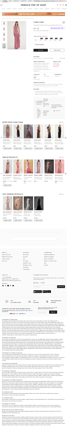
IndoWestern (59, 375)
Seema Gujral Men (7, 348)
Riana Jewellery (6, 357)
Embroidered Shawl (27, 389)
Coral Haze (61, 357)
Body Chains (5, 382)
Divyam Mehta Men (40, 339)
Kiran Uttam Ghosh (39, 324)
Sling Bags (26, 387)
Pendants (30, 382)
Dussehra (37, 411)
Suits (29, 372)
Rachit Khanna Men (38, 343)
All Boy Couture (36, 406)
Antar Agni (32, 321)
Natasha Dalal (12, 321)
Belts (45, 386)
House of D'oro (50, 355)
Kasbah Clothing (38, 345)
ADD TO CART (57, 50)
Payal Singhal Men (17, 346)
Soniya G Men (15, 348)
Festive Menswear (23, 377)
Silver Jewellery (33, 384)
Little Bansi (15, 405)
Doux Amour (29, 357)
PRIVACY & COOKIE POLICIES (50, 260)
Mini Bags (47, 387)
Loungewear (30, 375)
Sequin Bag (4, 389)
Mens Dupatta (11, 375)
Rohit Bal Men (22, 340)
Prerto (59, 359)
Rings (22, 381)
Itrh (34, 333)
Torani (56, 331)
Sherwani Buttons (27, 373)
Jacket (49, 399)
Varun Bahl (45, 328)
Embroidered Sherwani (41, 399)
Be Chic (56, 357)
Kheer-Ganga (50, 340)
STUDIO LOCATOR (6, 258)
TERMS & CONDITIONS (49, 258)
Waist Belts (14, 387)
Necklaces (4, 381)
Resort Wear (31, 366)
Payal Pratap (27, 325)
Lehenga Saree (21, 368)
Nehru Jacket (11, 372)
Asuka (33, 340)
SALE (24, 258)
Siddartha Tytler (48, 327)
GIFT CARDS (25, 260)
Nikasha (40, 328)
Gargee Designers (22, 345)
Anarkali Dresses (50, 393)
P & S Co (10, 405)
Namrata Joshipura (6, 330)
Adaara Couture (45, 333)
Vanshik (61, 339)
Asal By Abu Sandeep (49, 321)
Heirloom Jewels (23, 382)
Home (3, 18)
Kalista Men (30, 345)
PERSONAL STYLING (27, 265)
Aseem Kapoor (33, 334)
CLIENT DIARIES (26, 269)
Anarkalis (9, 364)
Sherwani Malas (38, 375)
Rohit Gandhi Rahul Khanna (23, 328)
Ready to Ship (41, 368)
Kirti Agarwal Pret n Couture (47, 406)
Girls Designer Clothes (7, 393)
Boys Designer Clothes (7, 399)
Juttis (49, 386)
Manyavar (60, 322)
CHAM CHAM (39, 22)
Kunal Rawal (39, 340)
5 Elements (50, 357)
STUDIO (30, 0)
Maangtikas (43, 381)
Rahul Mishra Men (33, 346)
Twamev (45, 340)
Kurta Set (39, 393)
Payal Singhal (5, 328)
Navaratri (32, 411)
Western (53, 375)
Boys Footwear (9, 400)
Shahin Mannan (18, 334)
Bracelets (18, 381)
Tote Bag (53, 387)
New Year (17, 412)
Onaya (12, 324)
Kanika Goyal (60, 330)
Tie (46, 377)
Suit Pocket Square (54, 372)
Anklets (16, 382)
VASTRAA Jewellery (6, 355)
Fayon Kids (4, 405)
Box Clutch (10, 389)
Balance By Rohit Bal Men (45, 348)
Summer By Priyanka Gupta (37, 322)
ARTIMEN (46, 343)
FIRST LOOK (36, 0)
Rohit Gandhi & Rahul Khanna (29, 327)
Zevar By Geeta (22, 355)
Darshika (18, 342)
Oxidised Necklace (28, 386)
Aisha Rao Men (57, 343)
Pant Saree (35, 368)
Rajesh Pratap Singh (52, 325)
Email (37, 282)
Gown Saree (28, 368)
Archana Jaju (17, 333)
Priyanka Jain (5, 331)
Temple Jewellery (15, 384)
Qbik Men (14, 343)
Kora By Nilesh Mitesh (18, 350)
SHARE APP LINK (61, 286)
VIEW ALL (61, 122)
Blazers (16, 373)
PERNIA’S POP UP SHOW (7, 256)
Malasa (4, 333)
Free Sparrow (5, 406)
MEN (10, 0)
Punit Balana (34, 325)
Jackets (46, 366)
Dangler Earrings (52, 384)
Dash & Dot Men (9, 339)
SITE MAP (46, 265)
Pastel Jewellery (6, 384)
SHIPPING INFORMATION (49, 254)
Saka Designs (28, 406)
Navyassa (44, 405)
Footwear (42, 377)
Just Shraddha (42, 355)
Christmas (58, 411)
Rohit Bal (19, 327)
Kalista (32, 324)
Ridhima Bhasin (6, 327)
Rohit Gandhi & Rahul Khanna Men (56, 346)
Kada (34, 386)
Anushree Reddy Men (28, 343)
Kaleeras (49, 381)
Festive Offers (49, 368)
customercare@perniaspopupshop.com (12, 280)
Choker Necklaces (19, 386)
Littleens (22, 406)
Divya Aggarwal (40, 330)
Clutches (59, 386)
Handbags (4, 387)
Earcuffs (54, 381)
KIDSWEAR (23, 0)
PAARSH (10, 346)
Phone (43, 282)
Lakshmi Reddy (28, 405)
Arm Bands (11, 382)
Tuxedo (52, 373)
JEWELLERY (16, 0)
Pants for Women (23, 366)
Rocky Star (16, 322)
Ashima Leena (34, 328)
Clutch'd (51, 354)
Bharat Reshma (11, 342)
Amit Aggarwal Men (58, 342)
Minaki (56, 355)
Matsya (52, 331)
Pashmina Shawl (18, 389)
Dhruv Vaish (17, 339)
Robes (3, 373)
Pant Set (30, 377)
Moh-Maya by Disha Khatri (20, 354)
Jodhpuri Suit (47, 373)
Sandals (42, 386)
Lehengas (4, 364)
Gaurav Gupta (12, 328)
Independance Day (13, 411)
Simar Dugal (62, 331)
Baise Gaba (47, 322)
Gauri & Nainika (19, 324)
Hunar (16, 355)
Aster (13, 355)
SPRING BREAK (23, 348)
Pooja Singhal (19, 321)
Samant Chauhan (25, 330)
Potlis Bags (53, 386)
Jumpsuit (18, 375)
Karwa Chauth (11, 412)
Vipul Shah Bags (6, 359)
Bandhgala (4, 375)
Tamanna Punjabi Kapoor (8, 334)
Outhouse (56, 354)
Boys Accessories (18, 400)
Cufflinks (45, 375)
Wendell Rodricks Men (33, 348)
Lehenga (15, 393)
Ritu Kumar (13, 327)
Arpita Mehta (38, 331)
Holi (7, 411)
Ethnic (49, 375)
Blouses (15, 368)
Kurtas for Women (26, 364)
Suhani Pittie (46, 359)
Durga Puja (52, 411)
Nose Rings (37, 381)
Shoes (37, 386)
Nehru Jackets (26, 399)
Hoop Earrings (10, 386)
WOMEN (5, 0)
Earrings (10, 381)
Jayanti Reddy (26, 324)
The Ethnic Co (58, 340)
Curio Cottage (5, 354)
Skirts (42, 366)
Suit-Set (20, 373)
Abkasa (51, 343)
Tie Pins (47, 372)
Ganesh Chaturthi (44, 411)
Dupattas (4, 368)
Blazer (52, 399)
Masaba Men (5, 346)
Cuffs (13, 381)
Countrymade (24, 339)
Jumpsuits (51, 366)
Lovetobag (22, 357)
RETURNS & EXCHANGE (49, 256)
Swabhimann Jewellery (32, 355)
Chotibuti (21, 405)
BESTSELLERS (26, 254)
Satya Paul (26, 321)
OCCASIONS (25, 267)
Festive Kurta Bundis (7, 377)
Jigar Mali (38, 333)
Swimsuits (57, 366)
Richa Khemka (28, 333)
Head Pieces (60, 381)
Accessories (23, 375)
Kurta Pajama (39, 373)
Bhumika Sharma (16, 330)
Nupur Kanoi (5, 325)
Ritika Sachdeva (53, 359)
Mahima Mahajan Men (56, 345)
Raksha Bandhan (25, 411)
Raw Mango (5, 321)
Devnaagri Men (40, 342)
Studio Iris (52, 333)
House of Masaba (30, 331)
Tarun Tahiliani (56, 327)
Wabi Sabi (28, 340)
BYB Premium (58, 406)
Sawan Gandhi (46, 331)
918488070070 (61, 1)
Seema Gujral (40, 327)
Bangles (26, 381)
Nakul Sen (61, 324)
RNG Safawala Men (42, 346)
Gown (43, 364)
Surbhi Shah (33, 330)
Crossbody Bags (33, 387)
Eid (19, 411)
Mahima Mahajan (49, 324)
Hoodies (61, 372)
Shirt (56, 399)
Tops (54, 364)
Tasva (3, 339)
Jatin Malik (20, 343)
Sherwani (20, 372)
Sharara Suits (33, 393)
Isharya (11, 354)
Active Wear (36, 377)
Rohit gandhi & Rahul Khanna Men (10, 340)
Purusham (4, 342)
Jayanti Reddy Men (56, 348)
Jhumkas (59, 384)
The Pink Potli (45, 354)
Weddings (4, 412)
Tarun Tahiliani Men (6, 343)
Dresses (39, 364)
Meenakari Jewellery (38, 382)
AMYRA (12, 359)
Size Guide (44, 36)
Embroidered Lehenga (23, 393)
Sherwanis (34, 364)
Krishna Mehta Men (31, 342)
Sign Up (53, 312)
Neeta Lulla (51, 328)
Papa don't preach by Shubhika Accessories (25, 359)
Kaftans (58, 364)
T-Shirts (11, 373)
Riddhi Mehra (61, 325)
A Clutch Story (36, 357)
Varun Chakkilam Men (7, 350)
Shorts (7, 373)
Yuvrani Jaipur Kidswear (53, 405)
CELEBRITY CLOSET (27, 263)
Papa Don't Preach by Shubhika (16, 325)
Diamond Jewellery (24, 384)
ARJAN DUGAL (5, 345)
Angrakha (57, 373)
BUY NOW (40, 50)
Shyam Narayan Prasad (51, 330)
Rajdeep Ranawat (42, 325)
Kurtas (25, 372)
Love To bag (38, 354)
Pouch (9, 387)
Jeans (33, 373)
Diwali (3, 411)
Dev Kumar (23, 342)
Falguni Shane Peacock (7, 322)
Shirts (16, 372)
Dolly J (56, 321)
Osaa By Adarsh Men (25, 322)
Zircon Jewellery (58, 382)
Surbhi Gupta (10, 333)
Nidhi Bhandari (43, 357)
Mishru (56, 324)
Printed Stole (36, 389)
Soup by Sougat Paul (14, 331)
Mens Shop (15, 377)
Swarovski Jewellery (49, 382)
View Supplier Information (56, 65)
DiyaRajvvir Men (13, 345)
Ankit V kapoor (31, 339)
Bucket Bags (41, 387)
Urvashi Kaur (26, 334)
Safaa (23, 333)
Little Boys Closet (37, 405)
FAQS (45, 263)
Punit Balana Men (49, 342)
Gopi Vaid (22, 331)
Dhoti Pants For (5, 395)
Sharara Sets (49, 364)
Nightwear (9, 368)
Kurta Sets (15, 364)
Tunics (62, 364)
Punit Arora (25, 346)
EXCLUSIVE (25, 256)
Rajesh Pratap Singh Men (52, 339)
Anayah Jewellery (14, 357)
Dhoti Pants (16, 366)
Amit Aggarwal (58, 328)
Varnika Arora (31, 354)
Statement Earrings (42, 384)
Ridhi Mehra (54, 322)
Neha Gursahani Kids (14, 406)
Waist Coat (41, 372)
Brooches (50, 377)
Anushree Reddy (39, 321)
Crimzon (4, 360)
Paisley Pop (39, 359)
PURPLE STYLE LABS (6, 254)
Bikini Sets (37, 366)
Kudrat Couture (46, 345)
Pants (32, 372)
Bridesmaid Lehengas (7, 366)
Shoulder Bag (59, 387)
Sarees (19, 364)
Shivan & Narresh (6, 324)
